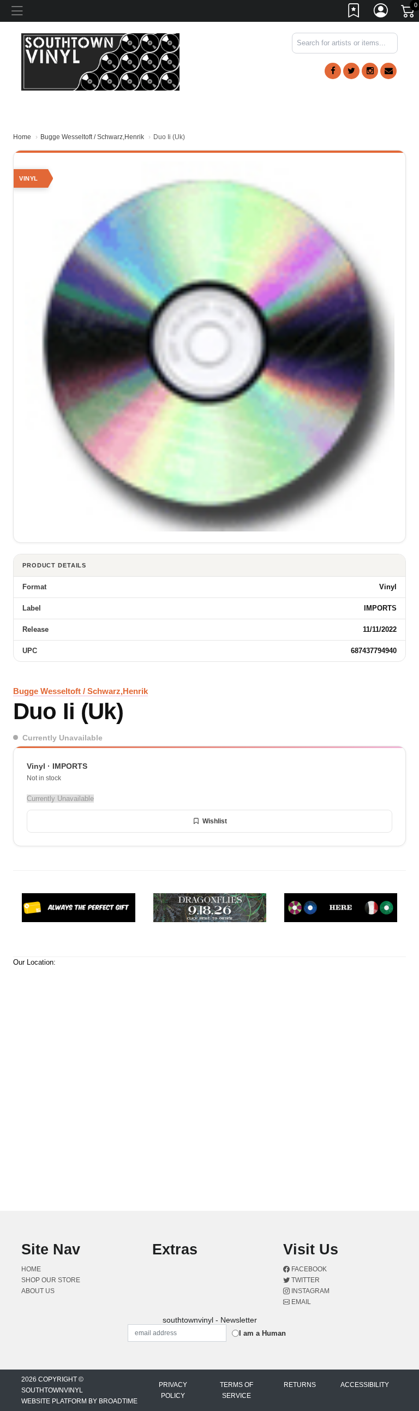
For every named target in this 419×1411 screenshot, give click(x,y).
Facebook (308, 1269)
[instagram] (370, 71)
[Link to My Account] (381, 12)
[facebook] (333, 71)
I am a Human (262, 1333)
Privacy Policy (173, 1390)
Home (22, 137)
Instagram (310, 1291)
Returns (300, 1385)
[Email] (388, 71)
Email (300, 1302)
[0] (408, 13)
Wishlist (214, 821)
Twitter (305, 1280)
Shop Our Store (50, 1280)
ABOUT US (38, 1291)
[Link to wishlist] (354, 12)
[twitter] (351, 71)
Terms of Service (236, 1390)
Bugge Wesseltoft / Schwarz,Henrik (92, 137)
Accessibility (364, 1385)
